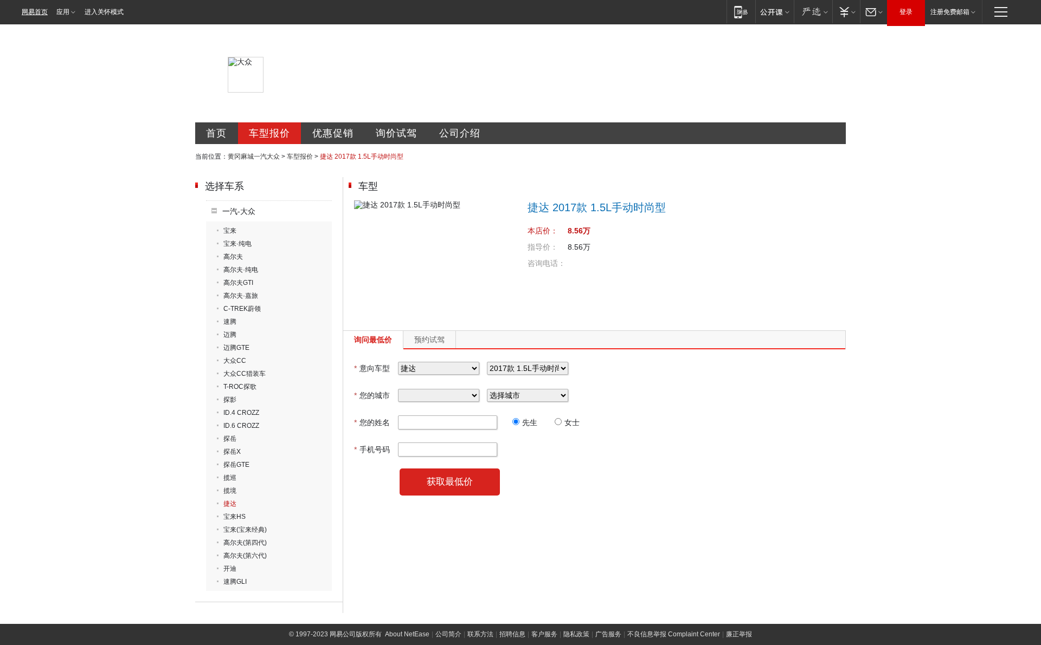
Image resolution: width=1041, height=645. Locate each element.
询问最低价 (373, 339)
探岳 (229, 438)
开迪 (229, 568)
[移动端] (741, 11)
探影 (229, 399)
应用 (62, 12)
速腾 (229, 321)
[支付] (846, 11)
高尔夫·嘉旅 (240, 295)
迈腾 (229, 334)
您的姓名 (372, 422)
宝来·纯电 (237, 243)
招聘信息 (512, 634)
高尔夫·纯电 (240, 269)
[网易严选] (813, 11)
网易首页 (35, 12)
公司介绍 (459, 133)
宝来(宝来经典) (245, 529)
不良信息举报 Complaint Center (673, 634)
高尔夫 (233, 256)
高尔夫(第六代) (245, 555)
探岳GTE (236, 464)
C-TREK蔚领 (242, 308)
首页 (216, 133)
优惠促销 (333, 133)
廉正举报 (739, 634)
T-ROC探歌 (239, 386)
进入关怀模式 (104, 12)
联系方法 (480, 634)
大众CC (234, 360)
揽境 (229, 490)
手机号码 (372, 449)
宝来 (229, 230)
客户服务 (544, 634)
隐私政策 (576, 634)
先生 (529, 422)
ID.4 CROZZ (241, 412)
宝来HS (234, 516)
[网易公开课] (774, 11)
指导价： (543, 247)
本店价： (543, 230)
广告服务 (608, 634)
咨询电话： (547, 263)
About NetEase (407, 634)
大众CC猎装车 (244, 373)
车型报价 (269, 133)
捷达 (229, 503)
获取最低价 (450, 482)
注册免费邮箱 (949, 12)
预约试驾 (429, 339)
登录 (906, 12)
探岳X (232, 451)
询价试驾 (396, 133)
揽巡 (229, 477)
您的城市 (372, 395)
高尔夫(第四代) (245, 542)
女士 (572, 422)
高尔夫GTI (238, 282)
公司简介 (448, 634)
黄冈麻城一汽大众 (254, 156)
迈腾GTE (236, 347)
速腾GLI (235, 581)
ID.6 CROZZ (241, 425)
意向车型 (372, 368)
